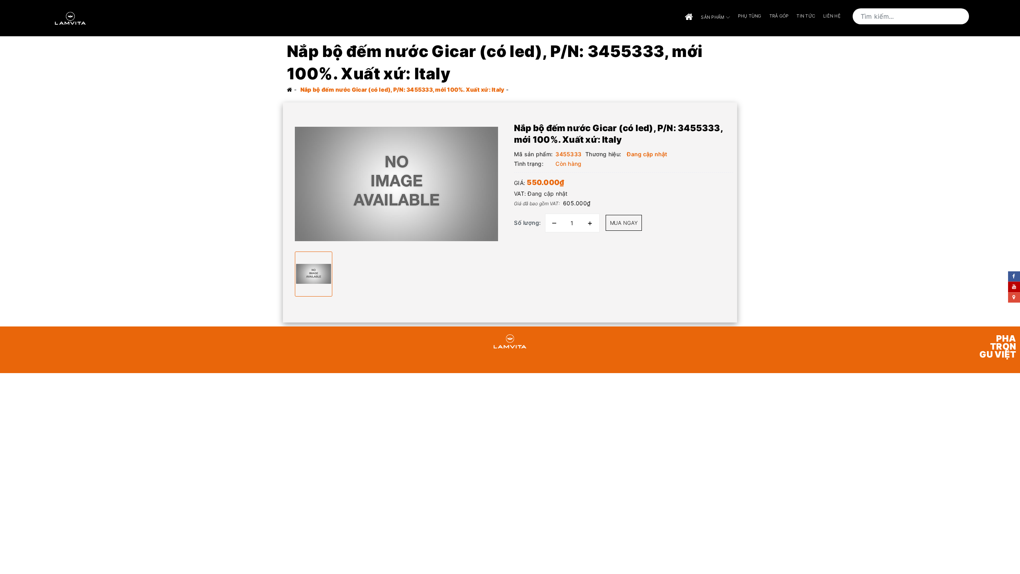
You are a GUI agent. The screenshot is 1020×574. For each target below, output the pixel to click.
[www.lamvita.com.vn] (70, 17)
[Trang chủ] (689, 17)
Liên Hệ (832, 16)
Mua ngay (624, 223)
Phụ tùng (749, 16)
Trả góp (779, 16)
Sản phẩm (713, 17)
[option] (396, 184)
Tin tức (805, 16)
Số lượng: (527, 222)
